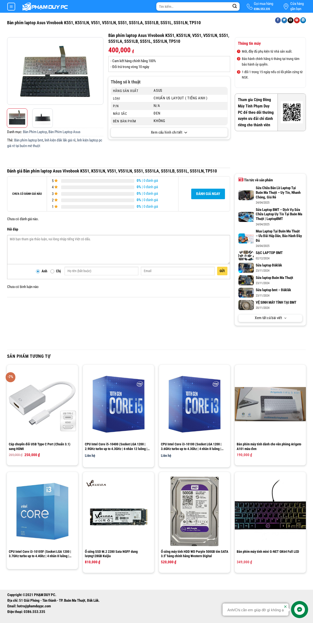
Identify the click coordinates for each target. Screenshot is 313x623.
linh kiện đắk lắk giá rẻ (60, 140)
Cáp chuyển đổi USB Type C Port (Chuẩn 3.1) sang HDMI (39, 446)
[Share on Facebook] (278, 20)
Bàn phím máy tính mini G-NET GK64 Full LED (268, 552)
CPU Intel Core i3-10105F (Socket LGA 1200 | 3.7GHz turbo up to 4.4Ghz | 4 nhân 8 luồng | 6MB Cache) (40, 554)
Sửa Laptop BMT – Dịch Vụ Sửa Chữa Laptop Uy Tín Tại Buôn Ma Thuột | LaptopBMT (279, 214)
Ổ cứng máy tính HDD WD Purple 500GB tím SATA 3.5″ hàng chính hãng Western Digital (194, 554)
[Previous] (11, 71)
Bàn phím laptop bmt (28, 140)
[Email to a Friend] (290, 20)
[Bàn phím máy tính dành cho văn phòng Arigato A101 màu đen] (270, 404)
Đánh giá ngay (208, 194)
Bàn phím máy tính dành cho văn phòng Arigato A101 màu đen (269, 446)
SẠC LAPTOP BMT (269, 253)
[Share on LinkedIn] (303, 20)
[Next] (99, 71)
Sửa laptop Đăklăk (269, 265)
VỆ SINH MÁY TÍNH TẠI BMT (276, 302)
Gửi (222, 271)
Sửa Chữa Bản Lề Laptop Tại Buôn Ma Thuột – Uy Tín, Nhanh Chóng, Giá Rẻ (278, 192)
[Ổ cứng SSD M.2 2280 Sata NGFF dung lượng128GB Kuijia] (118, 511)
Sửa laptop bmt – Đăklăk (273, 290)
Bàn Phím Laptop (35, 132)
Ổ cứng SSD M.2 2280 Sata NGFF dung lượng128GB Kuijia (111, 554)
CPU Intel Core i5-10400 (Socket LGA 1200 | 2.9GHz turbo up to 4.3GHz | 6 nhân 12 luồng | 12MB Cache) (116, 446)
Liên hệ (90, 456)
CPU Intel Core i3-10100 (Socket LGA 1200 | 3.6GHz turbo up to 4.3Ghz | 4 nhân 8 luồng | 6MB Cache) (191, 446)
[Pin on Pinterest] (297, 20)
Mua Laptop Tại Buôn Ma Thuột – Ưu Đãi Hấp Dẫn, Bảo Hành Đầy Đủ (279, 236)
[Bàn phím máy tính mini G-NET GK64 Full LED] (270, 511)
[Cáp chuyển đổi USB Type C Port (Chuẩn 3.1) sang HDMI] (42, 404)
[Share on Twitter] (284, 20)
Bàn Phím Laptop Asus (64, 132)
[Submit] (234, 6)
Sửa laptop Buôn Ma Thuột (274, 278)
